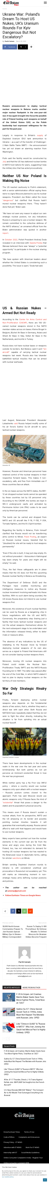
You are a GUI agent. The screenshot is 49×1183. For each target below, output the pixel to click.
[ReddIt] (30, 911)
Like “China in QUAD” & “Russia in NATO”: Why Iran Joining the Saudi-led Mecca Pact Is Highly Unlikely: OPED (24, 1071)
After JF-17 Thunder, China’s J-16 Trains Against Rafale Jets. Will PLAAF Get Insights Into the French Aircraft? (24, 1082)
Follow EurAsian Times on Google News (23, 895)
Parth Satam (9, 41)
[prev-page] (4, 1038)
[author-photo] (24, 958)
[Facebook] (12, 911)
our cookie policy (8, 1177)
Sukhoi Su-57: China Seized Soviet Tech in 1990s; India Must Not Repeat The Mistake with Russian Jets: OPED (25, 1061)
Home (5, 9)
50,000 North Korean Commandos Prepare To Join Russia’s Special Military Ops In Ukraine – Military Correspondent (13, 931)
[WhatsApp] (24, 911)
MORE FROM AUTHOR (31, 988)
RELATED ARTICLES (12, 988)
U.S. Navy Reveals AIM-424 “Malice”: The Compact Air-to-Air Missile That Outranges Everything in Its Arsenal (23, 1092)
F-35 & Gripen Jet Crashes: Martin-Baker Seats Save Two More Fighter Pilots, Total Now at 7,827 (24, 1052)
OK (45, 1179)
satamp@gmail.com (16, 891)
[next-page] (8, 1038)
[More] (31, 46)
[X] (18, 911)
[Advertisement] (24, 77)
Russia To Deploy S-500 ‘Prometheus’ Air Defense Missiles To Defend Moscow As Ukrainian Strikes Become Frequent (35, 931)
